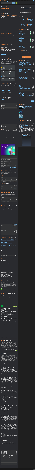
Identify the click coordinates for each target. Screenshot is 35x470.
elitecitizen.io (21, 39)
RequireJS (4, 76)
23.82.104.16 (21, 84)
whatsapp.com (30, 26)
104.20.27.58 (21, 94)
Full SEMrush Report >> (13, 167)
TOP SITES (10, 0)
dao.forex (20, 40)
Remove (22, 127)
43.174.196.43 (21, 98)
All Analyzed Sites (12, 469)
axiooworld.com (3, 241)
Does (7, 259)
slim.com (10, 245)
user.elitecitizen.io (22, 47)
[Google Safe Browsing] (1, 289)
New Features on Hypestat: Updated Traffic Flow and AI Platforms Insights (27, 111)
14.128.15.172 (21, 91)
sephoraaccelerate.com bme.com (25, 69)
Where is (9, 205)
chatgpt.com (23, 24)
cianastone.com (13, 239)
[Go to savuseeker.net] (9, 8)
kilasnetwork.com (22, 33)
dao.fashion (21, 41)
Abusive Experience (7, 192)
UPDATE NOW (26, 9)
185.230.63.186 (3, 36)
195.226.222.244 (21, 85)
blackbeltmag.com (4, 242)
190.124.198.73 (21, 96)
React (3, 75)
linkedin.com (30, 23)
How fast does (8, 249)
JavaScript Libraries (11, 66)
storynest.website (22, 46)
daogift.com (21, 31)
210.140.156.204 (21, 92)
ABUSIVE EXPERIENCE (26, 0)
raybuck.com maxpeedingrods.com (25, 64)
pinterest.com (23, 26)
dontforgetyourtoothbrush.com (6, 244)
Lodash (11, 68)
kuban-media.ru (21, 34)
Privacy (19, 469)
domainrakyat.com (22, 42)
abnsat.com (3, 239)
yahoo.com (30, 24)
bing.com (22, 23)
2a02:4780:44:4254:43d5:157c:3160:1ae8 (26, 88)
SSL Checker (8, 294)
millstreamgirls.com (10, 241)
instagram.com (30, 19)
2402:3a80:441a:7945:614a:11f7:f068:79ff (26, 95)
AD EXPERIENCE (22, 0)
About (21, 469)
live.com (29, 25)
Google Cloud (5, 67)
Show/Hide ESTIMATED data (25, 122)
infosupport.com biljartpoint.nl (24, 62)
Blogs (3, 78)
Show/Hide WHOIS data (24, 125)
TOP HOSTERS (18, 0)
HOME (8, 0)
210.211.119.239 (21, 87)
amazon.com (30, 20)
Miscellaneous (11, 78)
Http (4, 353)
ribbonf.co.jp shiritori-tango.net (24, 71)
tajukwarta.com (21, 44)
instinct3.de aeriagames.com (24, 63)
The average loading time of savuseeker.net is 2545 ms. (9, 253)
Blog (16, 469)
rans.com (14, 245)
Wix (10, 73)
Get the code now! (26, 135)
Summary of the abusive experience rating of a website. (8, 195)
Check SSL (15, 306)
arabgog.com (21, 37)
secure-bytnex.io (22, 45)
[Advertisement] (9, 25)
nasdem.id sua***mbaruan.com (24, 75)
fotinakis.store (21, 38)
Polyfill (11, 69)
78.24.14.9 (20, 86)
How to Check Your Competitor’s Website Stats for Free (28, 116)
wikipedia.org (23, 25)
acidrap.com (8, 239)
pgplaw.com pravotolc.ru (23, 77)
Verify (6, 340)
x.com (22, 20)
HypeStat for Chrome (27, 57)
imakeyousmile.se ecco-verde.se (25, 73)
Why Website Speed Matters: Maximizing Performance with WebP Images (28, 107)
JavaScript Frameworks (4, 72)
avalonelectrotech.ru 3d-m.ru (24, 68)
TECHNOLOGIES (31, 0)
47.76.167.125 (21, 99)
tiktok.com (22, 21)
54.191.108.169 (21, 93)
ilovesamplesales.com (4, 245)
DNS (4, 440)
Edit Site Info (3, 54)
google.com (22, 18)
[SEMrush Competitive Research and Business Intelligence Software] (5, 135)
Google (6, 280)
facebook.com (23, 19)
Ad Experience (6, 170)
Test (16, 350)
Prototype (4, 74)
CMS (10, 71)
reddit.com (30, 21)
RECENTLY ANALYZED (14, 0)
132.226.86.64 (21, 83)
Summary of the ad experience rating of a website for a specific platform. (8, 173)
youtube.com (30, 18)
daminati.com (21, 32)
